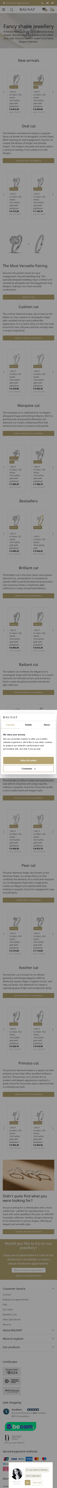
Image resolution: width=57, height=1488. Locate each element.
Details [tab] (28, 724)
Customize (27, 768)
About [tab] (47, 724)
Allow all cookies (28, 760)
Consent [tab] (10, 724)
